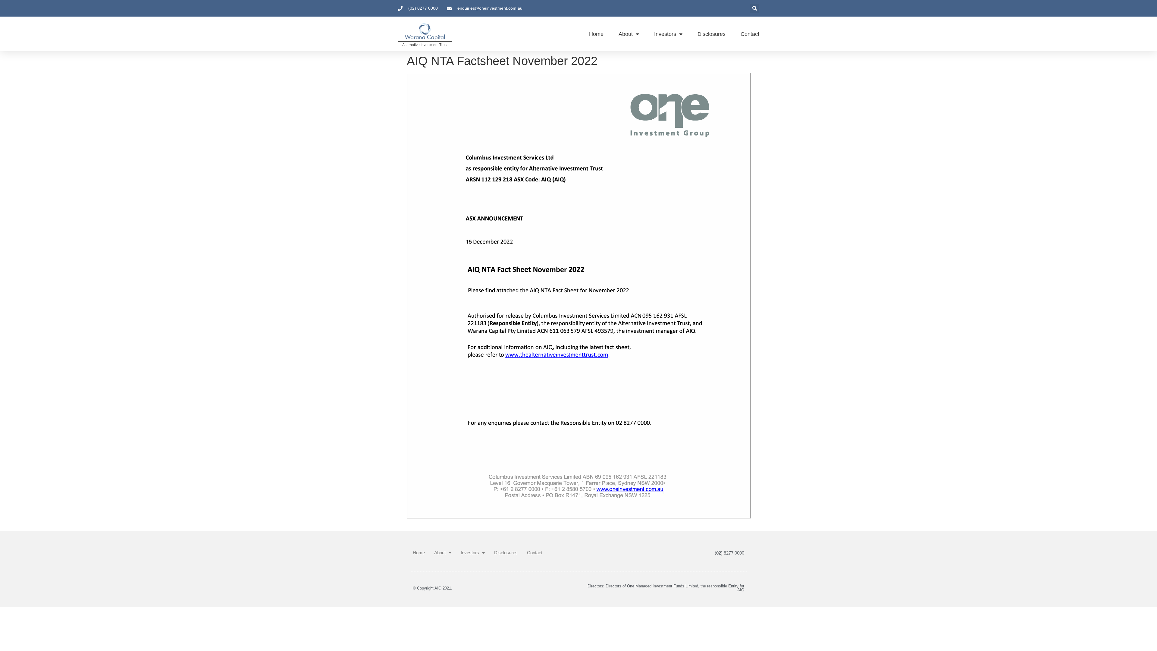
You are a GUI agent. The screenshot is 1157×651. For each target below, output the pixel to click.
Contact (750, 34)
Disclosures (712, 34)
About (626, 34)
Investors (665, 34)
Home (596, 34)
